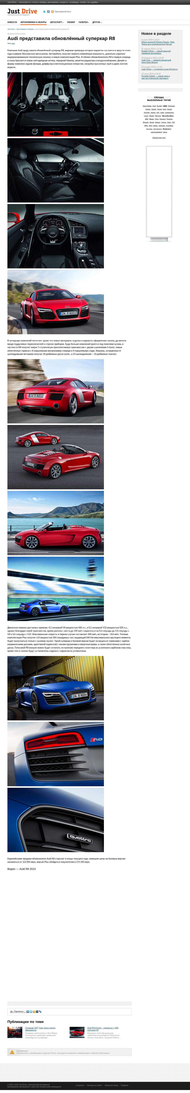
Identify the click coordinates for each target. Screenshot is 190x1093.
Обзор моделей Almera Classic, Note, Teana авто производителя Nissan (158, 43)
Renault (145, 122)
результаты (157, 129)
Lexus (146, 116)
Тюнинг (71, 22)
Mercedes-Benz (167, 116)
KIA (158, 112)
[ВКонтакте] (27, 1012)
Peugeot (163, 119)
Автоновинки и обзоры (33, 22)
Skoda (151, 122)
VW (173, 122)
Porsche (169, 119)
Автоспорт (56, 22)
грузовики (169, 125)
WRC (146, 125)
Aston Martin (147, 106)
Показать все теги (158, 137)
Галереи (83, 22)
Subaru (157, 122)
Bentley (159, 106)
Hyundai (146, 112)
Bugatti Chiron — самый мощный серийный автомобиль (156, 52)
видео (155, 125)
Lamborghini (169, 112)
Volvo (169, 122)
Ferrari (159, 109)
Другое (96, 22)
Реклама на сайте (94, 1085)
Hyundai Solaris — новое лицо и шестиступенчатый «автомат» (155, 77)
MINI (146, 119)
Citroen (147, 109)
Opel (156, 119)
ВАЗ (150, 125)
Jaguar (153, 112)
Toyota (163, 122)
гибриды (162, 125)
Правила (124, 1085)
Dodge (154, 109)
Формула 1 (167, 129)
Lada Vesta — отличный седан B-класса (159, 69)
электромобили (156, 132)
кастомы (149, 129)
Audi (13, 43)
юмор (165, 132)
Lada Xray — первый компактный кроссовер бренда (156, 61)
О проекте (80, 1085)
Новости (12, 22)
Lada (162, 112)
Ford (164, 109)
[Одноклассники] (34, 1012)
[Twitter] (31, 1012)
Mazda (151, 116)
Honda (169, 109)
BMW (165, 106)
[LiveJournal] (40, 1012)
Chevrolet (171, 106)
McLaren (158, 116)
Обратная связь (111, 1085)
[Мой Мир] (37, 1012)
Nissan (151, 119)
